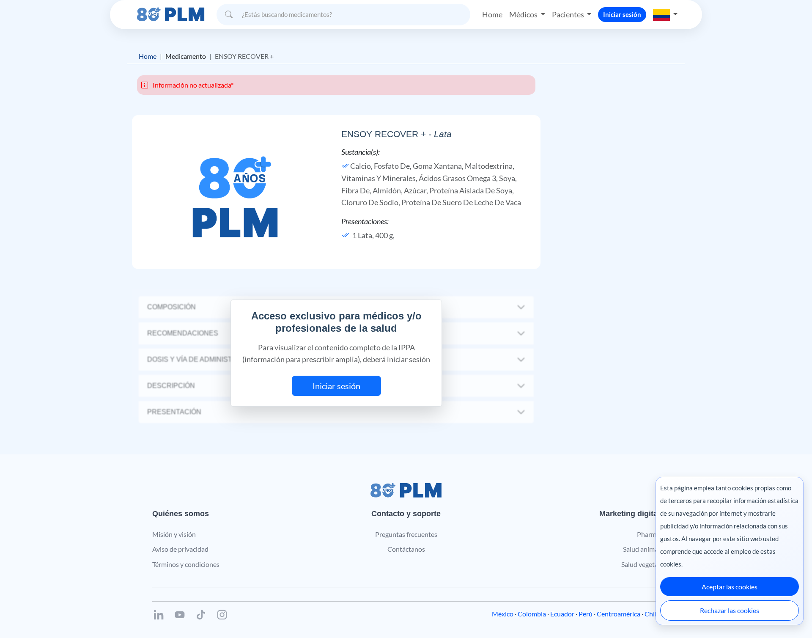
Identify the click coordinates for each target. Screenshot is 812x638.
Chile (652, 614)
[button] (665, 14)
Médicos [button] (524, 14)
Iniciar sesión (622, 14)
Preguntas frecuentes (406, 534)
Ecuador (562, 614)
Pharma (648, 534)
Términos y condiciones (185, 564)
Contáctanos (406, 549)
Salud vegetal (640, 564)
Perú (586, 614)
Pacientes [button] (568, 14)
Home (492, 14)
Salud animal (641, 549)
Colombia (532, 614)
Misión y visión (174, 534)
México (502, 614)
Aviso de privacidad (180, 549)
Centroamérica (618, 614)
